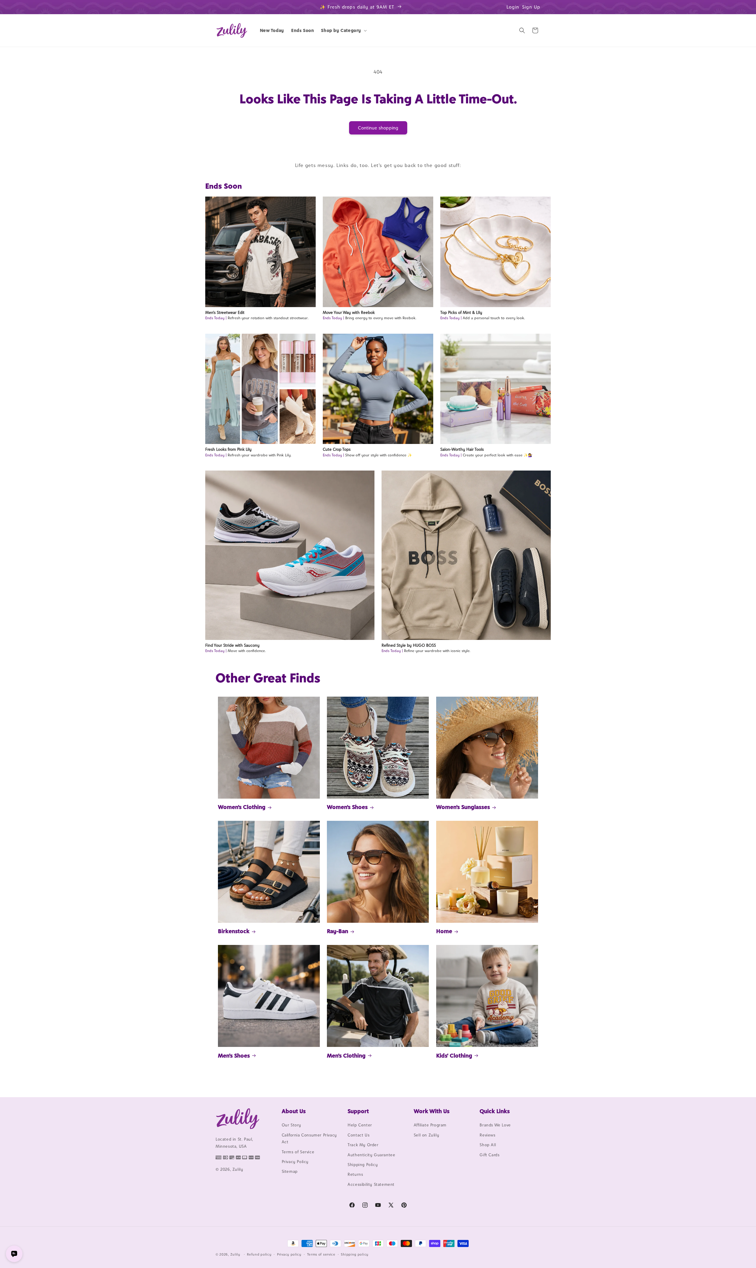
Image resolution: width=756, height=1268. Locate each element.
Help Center (360, 1125)
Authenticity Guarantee (371, 1154)
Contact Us (358, 1135)
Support (358, 1111)
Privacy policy (289, 1254)
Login (512, 7)
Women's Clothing (241, 807)
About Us (294, 1111)
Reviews (487, 1135)
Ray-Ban (337, 931)
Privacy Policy (295, 1161)
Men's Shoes (234, 1055)
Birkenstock (234, 931)
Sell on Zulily (426, 1135)
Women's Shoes (347, 807)
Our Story (291, 1125)
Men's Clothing (346, 1055)
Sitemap (290, 1171)
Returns (355, 1174)
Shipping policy (355, 1254)
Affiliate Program (430, 1125)
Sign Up (531, 7)
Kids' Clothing (454, 1055)
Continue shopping (378, 128)
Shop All (488, 1145)
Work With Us (431, 1111)
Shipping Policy (363, 1164)
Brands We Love (495, 1125)
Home (444, 931)
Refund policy (259, 1254)
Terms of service (321, 1254)
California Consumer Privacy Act (309, 1138)
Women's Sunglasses (463, 807)
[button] (343, 30)
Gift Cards (489, 1154)
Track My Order (363, 1145)
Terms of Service (298, 1151)
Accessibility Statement (371, 1184)
